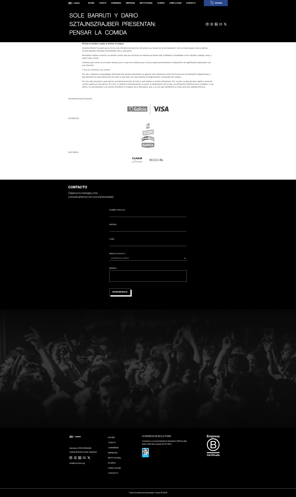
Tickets (102, 3)
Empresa (112, 224)
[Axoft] (137, 162)
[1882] (148, 128)
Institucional (146, 3)
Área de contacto (117, 254)
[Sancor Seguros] (156, 162)
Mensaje (113, 268)
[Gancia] (148, 147)
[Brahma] (148, 135)
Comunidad (116, 3)
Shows (91, 3)
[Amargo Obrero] (148, 141)
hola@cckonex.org (77, 463)
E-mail (112, 239)
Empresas (130, 3)
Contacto (191, 3)
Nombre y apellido (117, 210)
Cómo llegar (175, 3)
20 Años (161, 3)
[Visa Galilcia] (148, 114)
